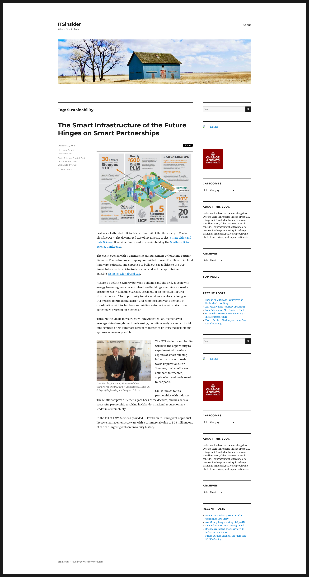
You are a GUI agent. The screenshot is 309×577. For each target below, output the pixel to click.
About (247, 24)
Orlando (62, 161)
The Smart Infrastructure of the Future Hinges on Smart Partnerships (122, 129)
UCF (75, 164)
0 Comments (65, 169)
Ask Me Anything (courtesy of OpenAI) (225, 306)
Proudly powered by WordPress (87, 561)
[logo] (227, 135)
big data (62, 150)
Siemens (72, 161)
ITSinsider (69, 24)
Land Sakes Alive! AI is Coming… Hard (224, 310)
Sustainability (65, 164)
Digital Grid (79, 158)
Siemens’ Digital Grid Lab (124, 273)
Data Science (65, 158)
